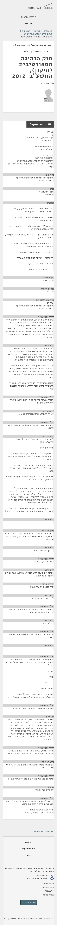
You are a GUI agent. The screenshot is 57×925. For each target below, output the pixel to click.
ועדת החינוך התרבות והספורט (38, 33)
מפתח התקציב (48, 883)
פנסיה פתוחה (48, 894)
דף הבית (48, 31)
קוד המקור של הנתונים (43, 831)
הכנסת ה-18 (24, 31)
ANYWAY (49, 891)
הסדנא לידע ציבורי (37, 878)
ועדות (28, 23)
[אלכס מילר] (48, 95)
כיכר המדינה (48, 887)
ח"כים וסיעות (28, 17)
